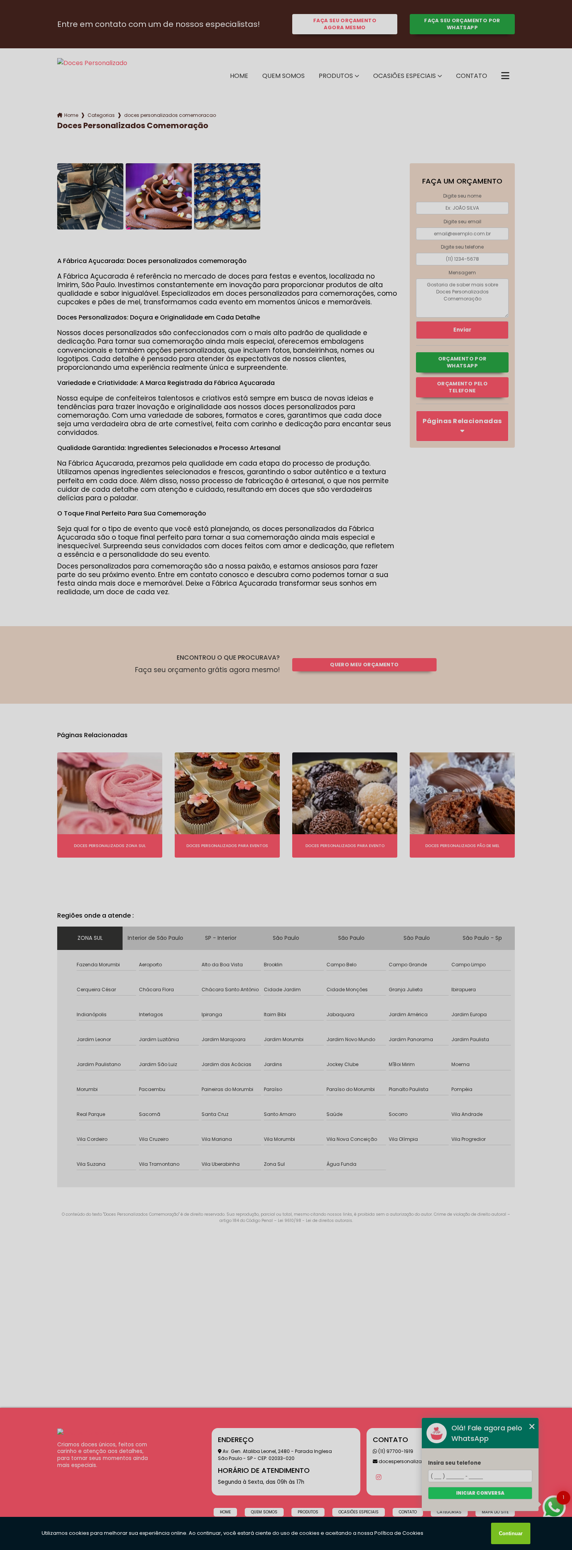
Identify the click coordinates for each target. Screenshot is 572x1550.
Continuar (511, 1533)
